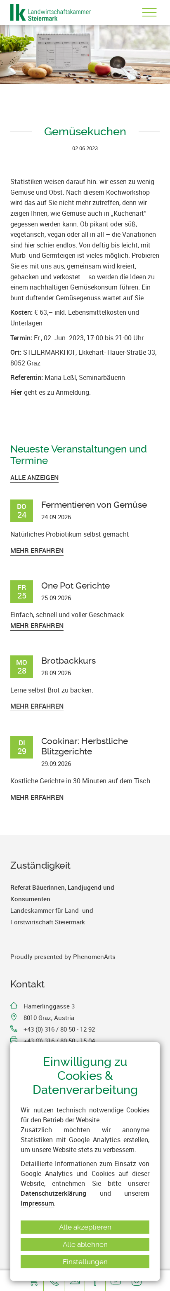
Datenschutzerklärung (53, 1193)
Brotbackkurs (68, 660)
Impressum (37, 1203)
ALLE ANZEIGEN (34, 477)
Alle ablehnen (85, 1244)
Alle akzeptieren (85, 1227)
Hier (16, 392)
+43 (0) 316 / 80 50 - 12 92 (59, 1029)
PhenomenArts (94, 956)
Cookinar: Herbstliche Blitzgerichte (84, 746)
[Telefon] (54, 1280)
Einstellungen (85, 1262)
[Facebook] (95, 1280)
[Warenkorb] (33, 1280)
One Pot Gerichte (75, 585)
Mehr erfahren (37, 550)
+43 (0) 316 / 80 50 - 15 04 (59, 1041)
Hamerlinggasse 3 (49, 1006)
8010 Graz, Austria (49, 1017)
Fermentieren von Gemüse (94, 504)
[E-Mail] (74, 1280)
